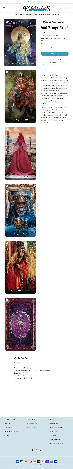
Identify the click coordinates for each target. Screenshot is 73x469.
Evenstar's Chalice (15, 465)
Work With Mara (9, 427)
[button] (4, 8)
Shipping (43, 35)
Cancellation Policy (55, 435)
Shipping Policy (54, 431)
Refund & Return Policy (57, 427)
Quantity (43, 43)
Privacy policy (43, 464)
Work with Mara (32, 427)
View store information (50, 65)
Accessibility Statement (11, 431)
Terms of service (53, 464)
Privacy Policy (54, 423)
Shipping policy (63, 464)
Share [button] (44, 70)
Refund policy (35, 464)
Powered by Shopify (25, 465)
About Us (7, 423)
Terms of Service (55, 439)
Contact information (37, 466)
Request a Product (32, 423)
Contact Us (7, 435)
